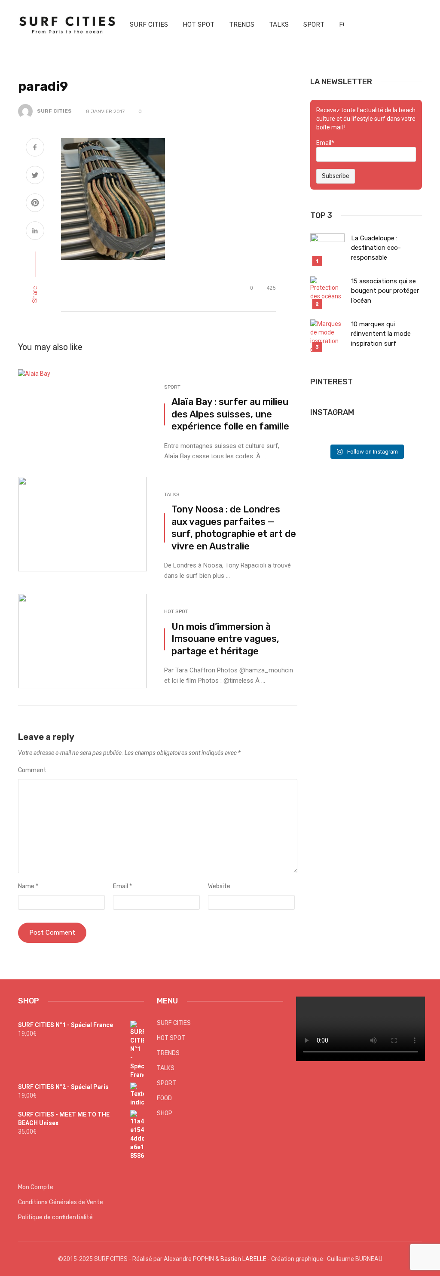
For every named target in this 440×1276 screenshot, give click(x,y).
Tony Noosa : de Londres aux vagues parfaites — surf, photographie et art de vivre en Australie (233, 527)
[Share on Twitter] (35, 176)
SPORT (313, 24)
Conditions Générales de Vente (60, 1202)
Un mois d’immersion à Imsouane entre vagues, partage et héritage (225, 638)
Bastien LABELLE (243, 1258)
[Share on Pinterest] (35, 203)
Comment (32, 770)
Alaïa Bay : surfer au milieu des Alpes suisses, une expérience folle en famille (230, 414)
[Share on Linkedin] (35, 231)
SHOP (164, 1113)
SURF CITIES (149, 24)
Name (28, 886)
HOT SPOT (198, 24)
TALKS (279, 24)
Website (219, 886)
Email (122, 886)
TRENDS (241, 24)
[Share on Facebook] (35, 148)
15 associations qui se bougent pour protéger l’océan (385, 290)
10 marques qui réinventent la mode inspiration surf (381, 333)
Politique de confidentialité (55, 1217)
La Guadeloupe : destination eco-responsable (376, 247)
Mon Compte (35, 1187)
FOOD (164, 1098)
